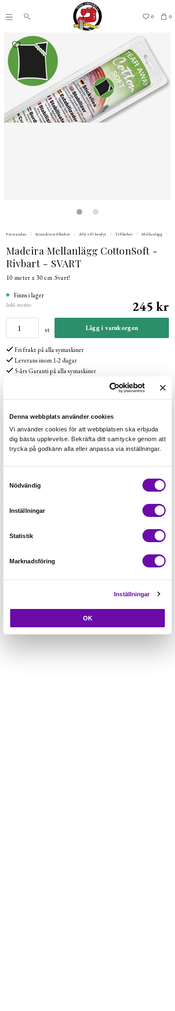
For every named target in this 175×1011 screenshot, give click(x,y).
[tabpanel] (87, 116)
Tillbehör (124, 234)
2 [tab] (96, 212)
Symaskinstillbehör (52, 234)
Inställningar (132, 594)
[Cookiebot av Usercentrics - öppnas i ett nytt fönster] (110, 387)
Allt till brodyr (93, 234)
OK (87, 618)
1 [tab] (79, 212)
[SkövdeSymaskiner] (87, 16)
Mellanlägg (151, 234)
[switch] (154, 510)
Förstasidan (16, 234)
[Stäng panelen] (163, 388)
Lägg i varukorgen (111, 327)
